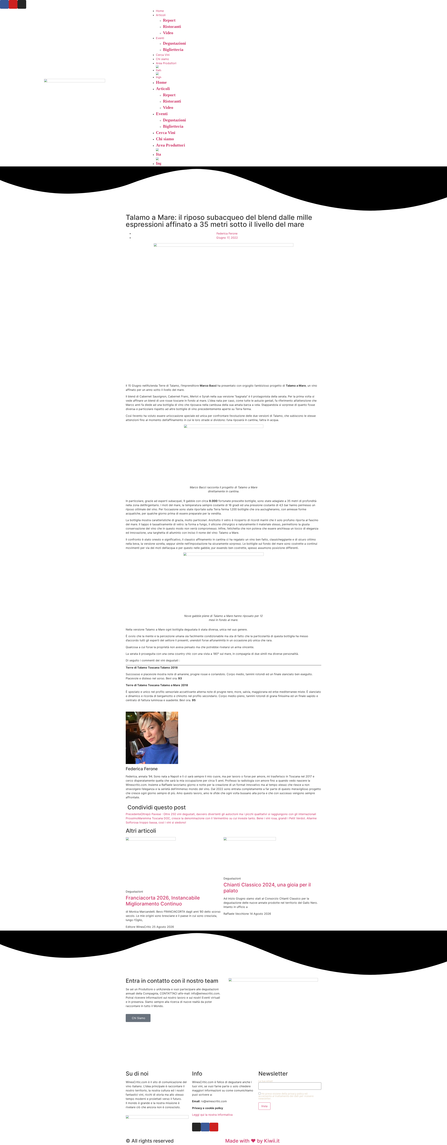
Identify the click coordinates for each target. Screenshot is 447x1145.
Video (168, 33)
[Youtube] (13, 4)
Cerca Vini (163, 55)
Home (160, 11)
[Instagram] (21, 4)
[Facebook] (4, 4)
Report (169, 20)
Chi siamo (162, 59)
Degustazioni (174, 43)
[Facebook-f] (205, 1127)
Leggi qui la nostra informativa (212, 1114)
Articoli (161, 15)
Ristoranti (172, 26)
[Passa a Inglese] (301, 75)
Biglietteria (173, 49)
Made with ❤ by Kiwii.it (252, 1141)
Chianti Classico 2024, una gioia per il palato (267, 888)
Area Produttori (166, 63)
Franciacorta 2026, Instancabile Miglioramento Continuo (163, 901)
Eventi (160, 38)
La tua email (265, 1081)
